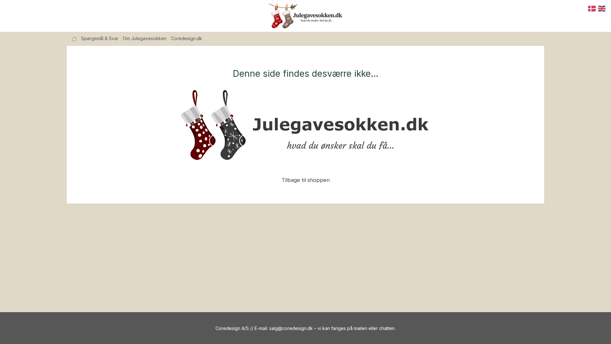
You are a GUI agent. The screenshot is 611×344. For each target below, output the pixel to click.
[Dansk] (592, 8)
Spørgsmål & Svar (99, 38)
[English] (602, 8)
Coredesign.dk (186, 38)
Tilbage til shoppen (306, 180)
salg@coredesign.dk (291, 328)
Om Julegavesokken (144, 38)
